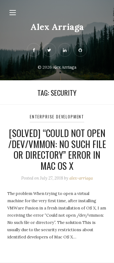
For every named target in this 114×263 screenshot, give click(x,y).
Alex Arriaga (57, 26)
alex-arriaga (81, 178)
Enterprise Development (57, 117)
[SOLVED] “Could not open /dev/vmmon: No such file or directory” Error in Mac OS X (57, 149)
